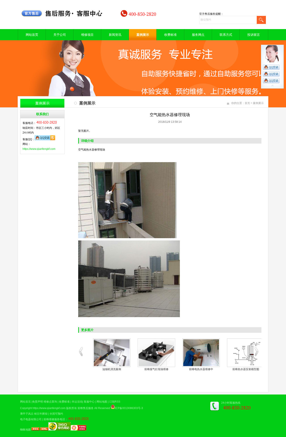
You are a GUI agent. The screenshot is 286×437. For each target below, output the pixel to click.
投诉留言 (253, 34)
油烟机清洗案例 (111, 369)
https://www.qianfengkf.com (39, 149)
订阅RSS (114, 401)
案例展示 (143, 34)
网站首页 (32, 34)
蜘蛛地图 (25, 429)
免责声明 (37, 401)
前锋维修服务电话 (54, 419)
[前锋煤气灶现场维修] (156, 352)
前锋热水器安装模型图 (245, 369)
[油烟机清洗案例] (111, 352)
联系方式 (226, 34)
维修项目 (87, 34)
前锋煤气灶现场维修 (156, 369)
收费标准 (170, 34)
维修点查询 (50, 401)
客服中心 (89, 401)
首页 (247, 103)
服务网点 (198, 34)
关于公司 (59, 34)
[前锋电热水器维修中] (201, 352)
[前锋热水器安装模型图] (245, 352)
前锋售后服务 (86, 408)
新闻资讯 (115, 34)
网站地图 (102, 401)
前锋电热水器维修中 (201, 369)
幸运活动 (77, 401)
